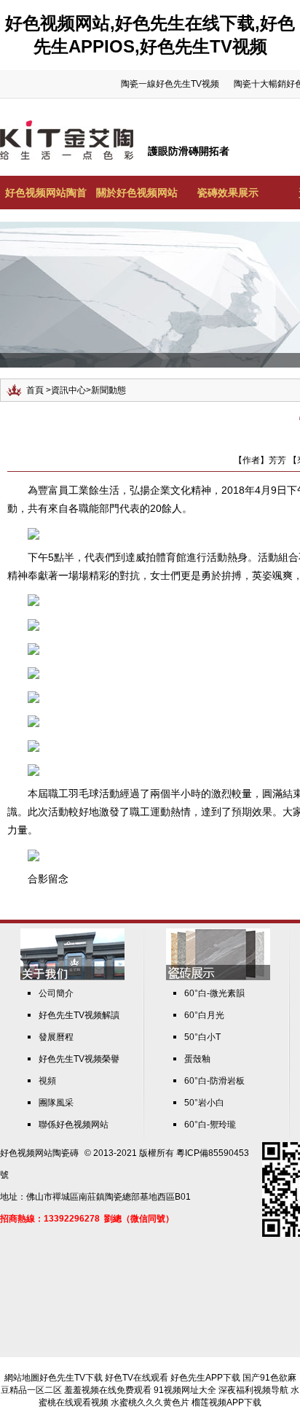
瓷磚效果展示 (227, 192)
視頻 (47, 1081)
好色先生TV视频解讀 (79, 1015)
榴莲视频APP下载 (226, 1402)
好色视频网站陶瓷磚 (39, 1153)
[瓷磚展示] (218, 977)
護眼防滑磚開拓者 (188, 151)
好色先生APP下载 (205, 1378)
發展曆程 (56, 1037)
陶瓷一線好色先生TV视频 (170, 84)
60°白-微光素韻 (214, 993)
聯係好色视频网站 (73, 1124)
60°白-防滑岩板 (214, 1081)
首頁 (35, 390)
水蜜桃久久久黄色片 (150, 1402)
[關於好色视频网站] (72, 977)
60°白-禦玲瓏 (210, 1124)
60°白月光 (204, 1015)
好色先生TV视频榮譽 (79, 1059)
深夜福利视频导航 (253, 1390)
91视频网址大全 (185, 1390)
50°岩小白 (204, 1103)
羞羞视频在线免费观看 (107, 1390)
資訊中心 (68, 390)
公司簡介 (56, 993)
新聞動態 (108, 390)
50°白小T (202, 1037)
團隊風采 (56, 1103)
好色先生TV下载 (71, 1378)
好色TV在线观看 (136, 1378)
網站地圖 (21, 1378)
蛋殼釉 (197, 1059)
